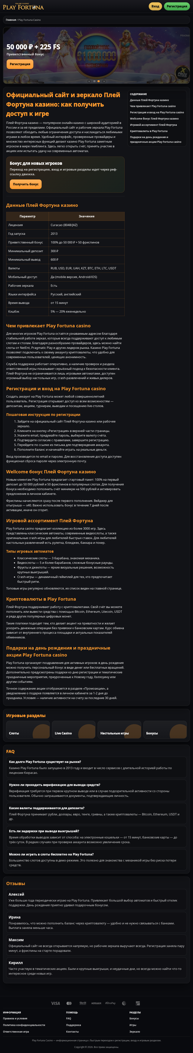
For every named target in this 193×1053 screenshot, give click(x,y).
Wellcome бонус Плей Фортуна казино (154, 118)
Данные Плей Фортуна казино (149, 100)
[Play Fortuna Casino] (23, 6)
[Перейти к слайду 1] (94, 81)
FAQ (68, 1018)
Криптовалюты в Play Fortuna (149, 131)
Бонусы (134, 1018)
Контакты (72, 1031)
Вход (155, 6)
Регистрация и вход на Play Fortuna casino (157, 112)
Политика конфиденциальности (24, 1025)
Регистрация (177, 6)
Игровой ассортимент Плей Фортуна (153, 125)
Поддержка (73, 1025)
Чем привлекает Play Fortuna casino (153, 106)
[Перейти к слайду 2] (98, 81)
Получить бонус (25, 184)
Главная (11, 20)
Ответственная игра (16, 1031)
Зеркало (134, 1031)
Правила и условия (15, 1018)
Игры (132, 1025)
